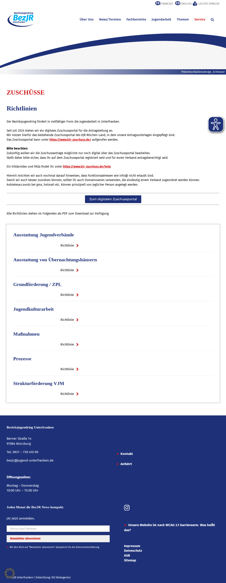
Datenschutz (133, 551)
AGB (127, 555)
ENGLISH (186, 3)
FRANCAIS (167, 3)
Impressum (132, 546)
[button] (212, 19)
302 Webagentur (61, 577)
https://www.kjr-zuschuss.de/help (87, 166)
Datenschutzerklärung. (88, 547)
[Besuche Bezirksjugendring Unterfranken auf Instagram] (127, 508)
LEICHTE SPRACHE (208, 3)
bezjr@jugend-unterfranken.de (30, 460)
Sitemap (130, 560)
